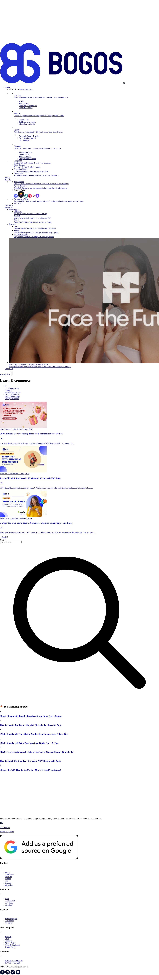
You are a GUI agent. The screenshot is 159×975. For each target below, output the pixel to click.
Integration (9, 885)
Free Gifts (8, 877)
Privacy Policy (10, 943)
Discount (8, 883)
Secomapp (8, 923)
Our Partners (9, 921)
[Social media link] (2, 974)
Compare (8, 390)
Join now (17, 203)
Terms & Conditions (12, 945)
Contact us (8, 941)
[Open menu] (12, 374)
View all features (26, 89)
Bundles (8, 879)
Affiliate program (11, 919)
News (7, 939)
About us (8, 937)
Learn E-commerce (12, 394)
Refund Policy (10, 947)
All (6, 386)
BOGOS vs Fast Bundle (14, 961)
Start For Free (5, 375)
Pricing (7, 872)
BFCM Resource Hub (13, 392)
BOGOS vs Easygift (12, 963)
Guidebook (9, 905)
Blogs (7, 899)
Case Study (9, 903)
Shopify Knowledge (12, 397)
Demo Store (9, 875)
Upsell (7, 881)
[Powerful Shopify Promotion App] (61, 41)
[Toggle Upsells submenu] (15, 134)
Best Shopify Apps (12, 388)
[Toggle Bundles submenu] (15, 118)
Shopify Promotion (12, 399)
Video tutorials (10, 901)
